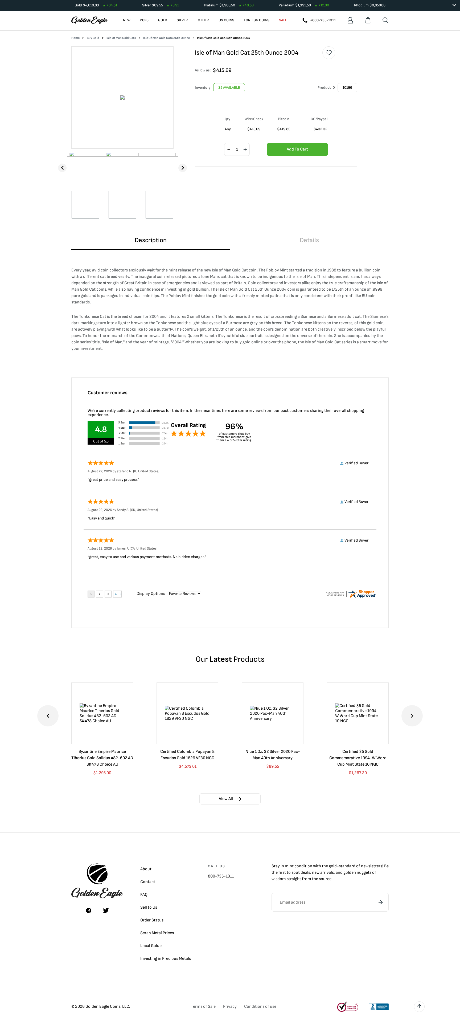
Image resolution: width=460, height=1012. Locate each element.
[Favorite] (328, 52)
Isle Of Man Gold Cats (121, 38)
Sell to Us (148, 907)
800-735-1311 (221, 876)
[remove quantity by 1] (228, 149)
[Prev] (62, 168)
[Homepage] (89, 20)
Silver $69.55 (160, 5)
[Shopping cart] (368, 20)
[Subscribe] (381, 902)
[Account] (350, 20)
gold (333, 866)
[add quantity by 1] (245, 149)
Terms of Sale (203, 1006)
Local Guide (151, 945)
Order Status (151, 920)
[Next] (182, 168)
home (75, 38)
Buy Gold (93, 38)
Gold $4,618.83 (96, 5)
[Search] (385, 20)
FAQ (143, 894)
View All (226, 798)
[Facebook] (88, 910)
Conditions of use (260, 1006)
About (145, 869)
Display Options (151, 593)
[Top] (419, 1006)
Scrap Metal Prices (157, 933)
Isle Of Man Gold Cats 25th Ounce (166, 38)
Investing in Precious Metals (165, 958)
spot (295, 872)
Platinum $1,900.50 (229, 5)
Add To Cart (297, 149)
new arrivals (323, 872)
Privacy (230, 1006)
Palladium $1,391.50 (304, 5)
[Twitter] (106, 910)
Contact (147, 881)
